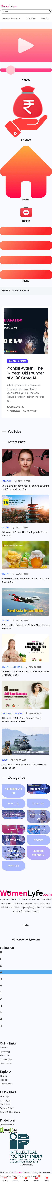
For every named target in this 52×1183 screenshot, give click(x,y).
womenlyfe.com (16, 407)
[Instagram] (26, 965)
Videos (5, 1181)
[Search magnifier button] (50, 11)
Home (26, 1181)
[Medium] (26, 1012)
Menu (47, 1181)
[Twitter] (26, 972)
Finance (15, 1181)
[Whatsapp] (26, 992)
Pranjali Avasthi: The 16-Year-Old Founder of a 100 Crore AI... (25, 373)
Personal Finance (11, 18)
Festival (13, 829)
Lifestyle (13, 840)
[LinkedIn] (26, 979)
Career (38, 804)
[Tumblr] (26, 1032)
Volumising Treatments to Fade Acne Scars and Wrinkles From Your (25, 487)
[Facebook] (26, 959)
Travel (13, 866)
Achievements (13, 791)
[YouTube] (26, 952)
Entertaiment (38, 816)
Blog (13, 804)
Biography (38, 789)
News (38, 840)
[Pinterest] (26, 999)
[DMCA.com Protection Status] (8, 1130)
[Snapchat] (26, 1019)
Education (31, 18)
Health (44, 18)
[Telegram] (26, 986)
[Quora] (26, 1006)
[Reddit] (26, 1026)
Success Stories (21, 291)
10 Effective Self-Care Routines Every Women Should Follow (22, 720)
